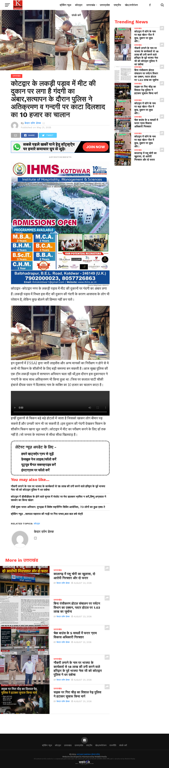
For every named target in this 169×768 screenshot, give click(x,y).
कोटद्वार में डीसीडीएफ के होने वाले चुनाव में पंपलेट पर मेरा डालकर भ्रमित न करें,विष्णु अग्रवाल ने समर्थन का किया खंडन (58, 498)
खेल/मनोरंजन (131, 5)
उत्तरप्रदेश (105, 5)
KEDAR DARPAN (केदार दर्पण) (88, 754)
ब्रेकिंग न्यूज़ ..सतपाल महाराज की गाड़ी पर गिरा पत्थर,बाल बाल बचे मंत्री (47, 514)
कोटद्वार (78, 5)
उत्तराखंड (90, 5)
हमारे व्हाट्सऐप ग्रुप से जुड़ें (36, 454)
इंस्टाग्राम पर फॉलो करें (34, 470)
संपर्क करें (76, 15)
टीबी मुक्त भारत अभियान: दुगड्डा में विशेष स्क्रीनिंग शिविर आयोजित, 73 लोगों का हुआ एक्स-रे (58, 507)
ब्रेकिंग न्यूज (65, 5)
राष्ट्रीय (117, 5)
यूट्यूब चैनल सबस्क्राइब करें (37, 465)
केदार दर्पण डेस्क (33, 123)
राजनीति (64, 15)
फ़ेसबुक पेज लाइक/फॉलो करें (37, 459)
